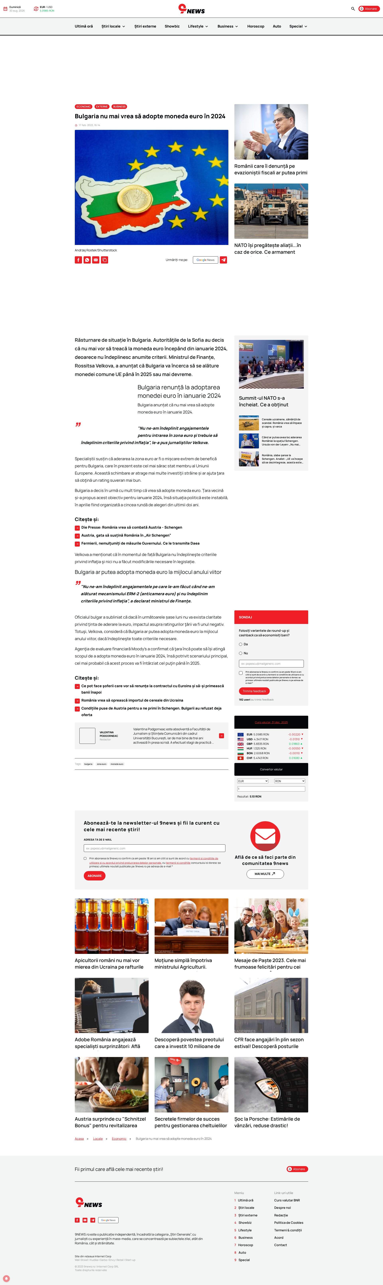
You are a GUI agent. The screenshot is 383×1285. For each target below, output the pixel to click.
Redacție (281, 1215)
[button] (353, 8)
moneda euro (117, 764)
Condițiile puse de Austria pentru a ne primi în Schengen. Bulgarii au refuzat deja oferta (149, 711)
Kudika (94, 1260)
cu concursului (183, 863)
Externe (102, 106)
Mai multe (265, 873)
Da (246, 644)
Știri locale (114, 26)
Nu (246, 653)
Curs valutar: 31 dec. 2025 (271, 722)
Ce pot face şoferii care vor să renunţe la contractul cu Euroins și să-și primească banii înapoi (150, 689)
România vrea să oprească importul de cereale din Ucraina (129, 700)
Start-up (130, 1260)
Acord (278, 1237)
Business (228, 26)
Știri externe (145, 26)
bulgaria (88, 764)
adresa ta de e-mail (98, 839)
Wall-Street (81, 1260)
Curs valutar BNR (287, 1200)
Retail (120, 1260)
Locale (98, 1138)
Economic (84, 106)
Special (298, 26)
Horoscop (255, 26)
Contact (280, 1245)
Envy (112, 1260)
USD (49, 7)
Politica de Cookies (288, 1222)
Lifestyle (198, 26)
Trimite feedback (254, 691)
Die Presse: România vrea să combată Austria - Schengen (129, 527)
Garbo (103, 1260)
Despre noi (282, 1207)
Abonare (95, 876)
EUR (42, 7)
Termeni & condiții (288, 1230)
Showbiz (172, 26)
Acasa (79, 1138)
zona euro (101, 764)
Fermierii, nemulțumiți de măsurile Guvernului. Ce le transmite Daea (138, 543)
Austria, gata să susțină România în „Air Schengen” (123, 535)
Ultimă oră (84, 26)
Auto (277, 26)
